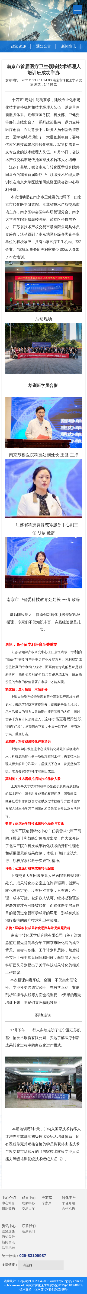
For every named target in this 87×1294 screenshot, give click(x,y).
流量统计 (10, 1281)
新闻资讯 (68, 46)
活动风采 (8, 1247)
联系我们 (28, 1231)
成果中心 (28, 1203)
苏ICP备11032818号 (69, 1285)
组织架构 (8, 1208)
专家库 (47, 1203)
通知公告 (43, 46)
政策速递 (18, 46)
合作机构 (68, 1208)
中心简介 (8, 1203)
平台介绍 (68, 1203)
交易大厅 (28, 1208)
